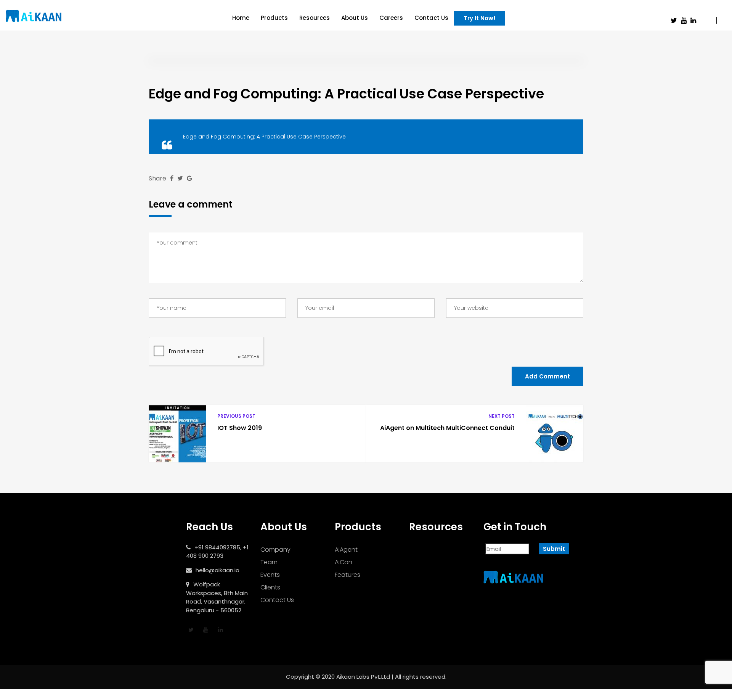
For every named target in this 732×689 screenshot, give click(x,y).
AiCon (343, 562)
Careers (391, 18)
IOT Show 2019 (239, 427)
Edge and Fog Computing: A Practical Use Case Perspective (264, 136)
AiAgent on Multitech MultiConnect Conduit (447, 427)
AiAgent (346, 549)
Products (274, 18)
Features (347, 574)
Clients (270, 587)
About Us (354, 18)
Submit (554, 549)
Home (240, 18)
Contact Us (431, 18)
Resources (314, 18)
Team (269, 562)
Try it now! (480, 18)
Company (275, 549)
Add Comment (547, 376)
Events (270, 574)
